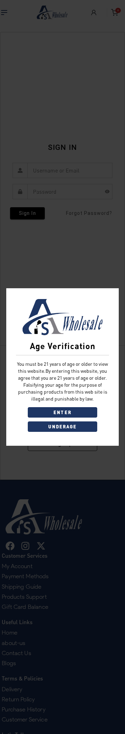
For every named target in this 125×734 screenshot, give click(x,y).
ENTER (62, 412)
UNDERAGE (62, 426)
